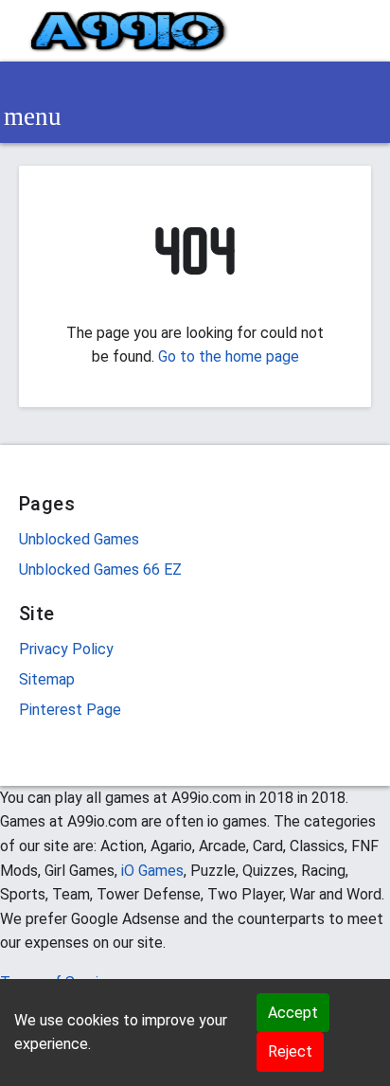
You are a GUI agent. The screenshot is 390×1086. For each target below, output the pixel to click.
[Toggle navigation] (32, 116)
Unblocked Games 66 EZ (100, 570)
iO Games (152, 871)
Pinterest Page (70, 710)
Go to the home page (228, 356)
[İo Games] (128, 31)
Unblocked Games (79, 539)
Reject (290, 1051)
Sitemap (47, 679)
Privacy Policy (66, 649)
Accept (293, 1013)
